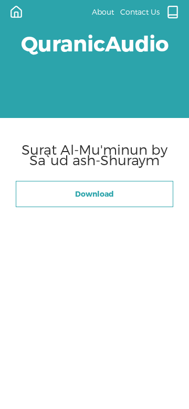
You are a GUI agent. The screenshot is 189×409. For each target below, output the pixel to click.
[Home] (16, 12)
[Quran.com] (173, 12)
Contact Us (140, 11)
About (103, 11)
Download (94, 193)
